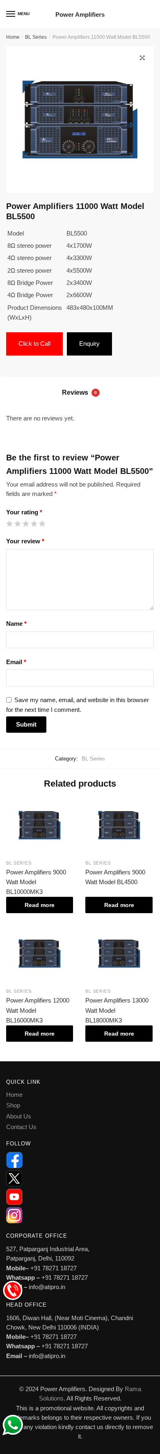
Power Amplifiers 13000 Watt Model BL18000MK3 (117, 1010)
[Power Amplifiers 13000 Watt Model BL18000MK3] (118, 953)
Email (16, 661)
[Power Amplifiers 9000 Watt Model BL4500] (118, 825)
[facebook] (80, 1160)
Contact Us (21, 1126)
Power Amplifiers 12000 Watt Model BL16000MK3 (37, 1010)
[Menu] (11, 14)
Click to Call (34, 343)
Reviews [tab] (79, 392)
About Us (18, 1116)
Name (16, 623)
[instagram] (80, 1215)
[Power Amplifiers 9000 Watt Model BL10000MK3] (39, 825)
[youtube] (80, 1197)
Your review (25, 541)
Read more (40, 905)
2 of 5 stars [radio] (17, 523)
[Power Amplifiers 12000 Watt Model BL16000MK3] (39, 953)
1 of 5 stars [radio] (9, 523)
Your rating (24, 512)
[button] (142, 58)
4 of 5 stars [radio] (34, 523)
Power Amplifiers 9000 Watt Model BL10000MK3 (36, 882)
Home (13, 37)
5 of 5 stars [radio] (42, 523)
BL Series (36, 37)
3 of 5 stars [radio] (26, 523)
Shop (13, 1105)
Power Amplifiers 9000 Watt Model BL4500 (115, 877)
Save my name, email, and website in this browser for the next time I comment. (77, 704)
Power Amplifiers (80, 14)
